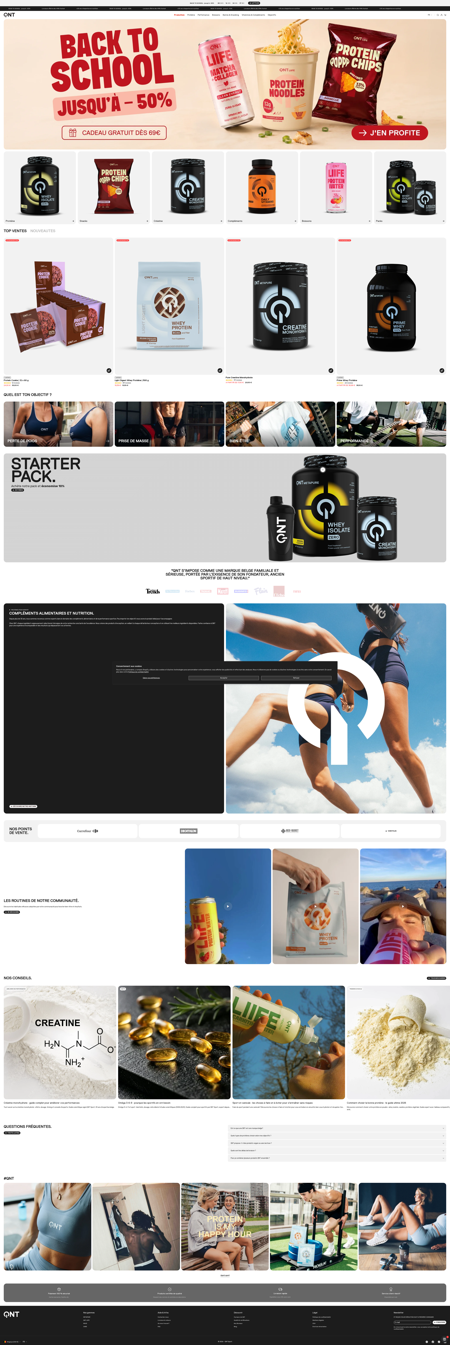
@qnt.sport (225, 1275)
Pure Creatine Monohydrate (239, 378)
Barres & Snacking (231, 15)
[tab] (15, 231)
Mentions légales (318, 1320)
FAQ (159, 1326)
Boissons (216, 15)
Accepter (223, 678)
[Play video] (228, 906)
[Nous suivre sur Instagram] (427, 1342)
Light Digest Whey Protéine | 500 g (132, 380)
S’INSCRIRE (440, 1322)
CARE (85, 1326)
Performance (203, 15)
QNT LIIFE (86, 1320)
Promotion (179, 15)
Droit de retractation (319, 1326)
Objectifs (272, 15)
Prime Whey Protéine (347, 380)
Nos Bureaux (238, 1323)
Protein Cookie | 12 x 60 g (16, 380)
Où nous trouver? (163, 1323)
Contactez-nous (163, 1317)
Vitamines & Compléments (253, 15)
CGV (314, 1323)
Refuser (296, 678)
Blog (235, 1326)
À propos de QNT (239, 1317)
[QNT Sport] (12, 1314)
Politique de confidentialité (138, 672)
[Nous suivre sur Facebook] (433, 1342)
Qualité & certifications (241, 1320)
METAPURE (86, 1317)
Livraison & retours (164, 1320)
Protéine (191, 15)
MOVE (85, 1323)
